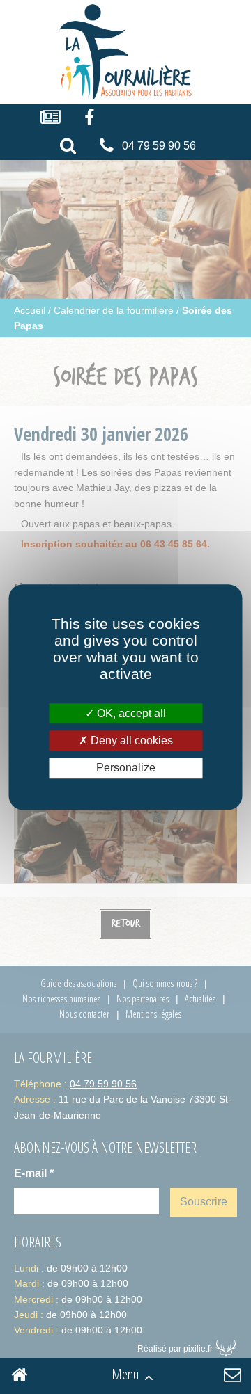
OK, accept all (130, 713)
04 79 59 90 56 (159, 146)
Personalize (125, 768)
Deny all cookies (130, 740)
